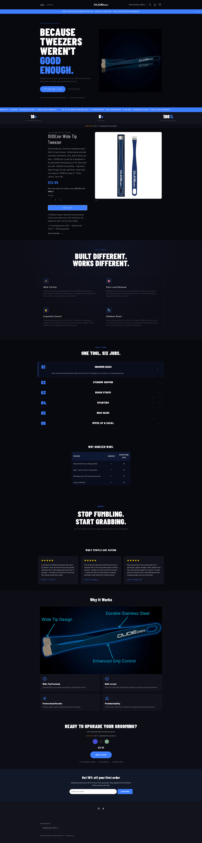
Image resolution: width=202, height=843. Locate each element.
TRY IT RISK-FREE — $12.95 (52, 89)
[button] (150, 4)
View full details (54, 233)
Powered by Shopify (57, 835)
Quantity (50, 195)
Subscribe (125, 791)
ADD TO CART (101, 755)
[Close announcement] (198, 11)
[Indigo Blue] (95, 741)
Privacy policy (70, 835)
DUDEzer (48, 835)
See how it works (74, 89)
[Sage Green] (107, 741)
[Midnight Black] (101, 741)
